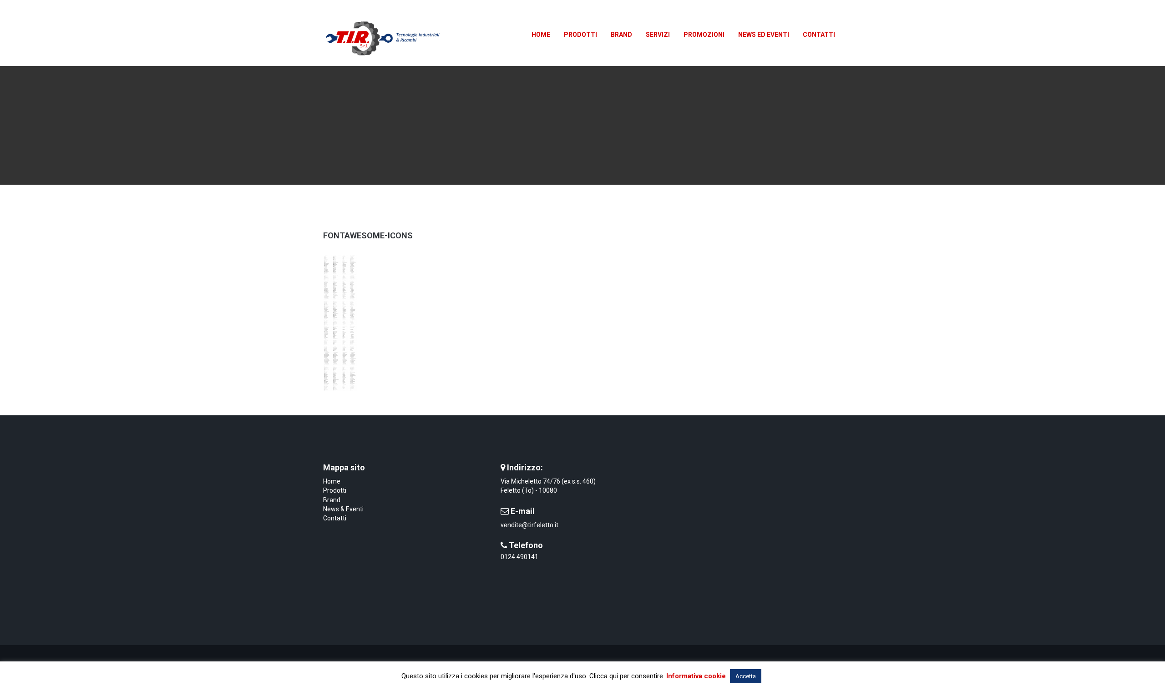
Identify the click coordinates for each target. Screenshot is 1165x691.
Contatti (334, 518)
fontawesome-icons (368, 235)
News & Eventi (343, 509)
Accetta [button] (745, 676)
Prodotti (334, 490)
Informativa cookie (696, 676)
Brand (331, 500)
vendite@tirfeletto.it (529, 525)
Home (331, 481)
